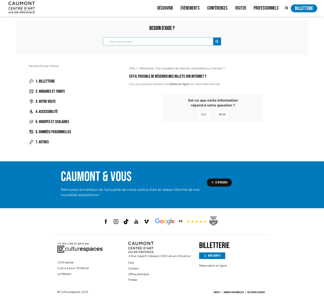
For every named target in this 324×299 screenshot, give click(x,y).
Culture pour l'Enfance (73, 268)
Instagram (116, 221)
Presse (132, 279)
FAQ (132, 68)
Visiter (240, 8)
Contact (133, 268)
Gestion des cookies (256, 292)
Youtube (136, 221)
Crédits (216, 292)
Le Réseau (64, 274)
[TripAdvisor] (213, 225)
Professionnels (266, 8)
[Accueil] (21, 8)
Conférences (217, 8)
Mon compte (214, 255)
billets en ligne (180, 84)
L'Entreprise (65, 262)
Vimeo (146, 221)
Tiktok (126, 221)
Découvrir (165, 8)
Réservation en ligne (213, 265)
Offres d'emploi (138, 274)
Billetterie (304, 8)
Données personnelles (234, 292)
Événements (190, 8)
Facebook (106, 221)
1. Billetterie (145, 68)
